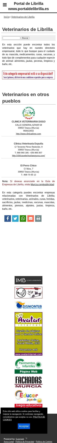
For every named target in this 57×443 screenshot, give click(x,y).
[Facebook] (7, 218)
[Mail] (30, 218)
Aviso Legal (9, 442)
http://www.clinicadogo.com (28, 133)
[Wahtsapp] (23, 218)
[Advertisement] (24, 254)
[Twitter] (15, 218)
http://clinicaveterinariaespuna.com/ (28, 155)
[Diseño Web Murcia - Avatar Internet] (26, 439)
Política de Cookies (44, 442)
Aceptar (24, 426)
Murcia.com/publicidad (42, 184)
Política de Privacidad (24, 442)
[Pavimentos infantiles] (28, 373)
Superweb (20, 439)
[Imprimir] (38, 218)
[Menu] (2, 5)
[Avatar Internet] (28, 355)
